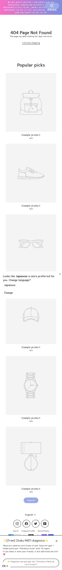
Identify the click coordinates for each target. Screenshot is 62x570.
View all (31, 500)
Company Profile (28, 531)
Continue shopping (31, 42)
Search (15, 531)
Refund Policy (43, 531)
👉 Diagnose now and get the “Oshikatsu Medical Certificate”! (31, 563)
